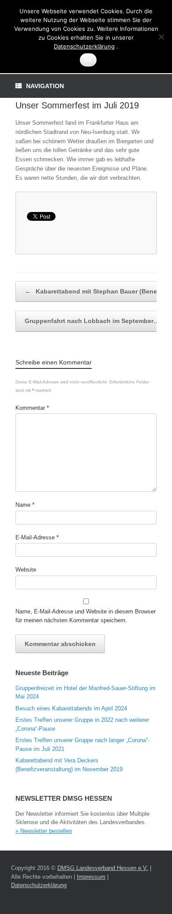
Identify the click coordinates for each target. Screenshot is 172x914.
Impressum (91, 876)
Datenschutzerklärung (39, 885)
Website (25, 569)
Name (24, 505)
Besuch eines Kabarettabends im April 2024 (71, 708)
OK (88, 59)
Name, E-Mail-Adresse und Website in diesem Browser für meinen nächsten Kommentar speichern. (85, 616)
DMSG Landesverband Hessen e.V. (102, 868)
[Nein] (161, 36)
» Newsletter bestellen (43, 831)
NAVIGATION (45, 85)
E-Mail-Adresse (37, 537)
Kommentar (32, 408)
